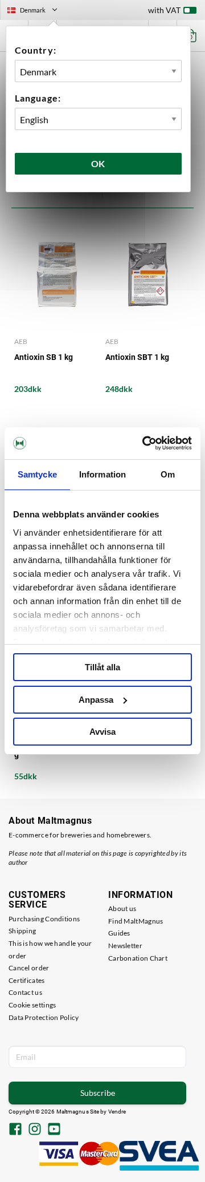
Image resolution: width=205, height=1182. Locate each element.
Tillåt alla (102, 667)
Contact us (25, 992)
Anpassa (96, 700)
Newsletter (125, 945)
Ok (98, 163)
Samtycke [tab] (37, 474)
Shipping (22, 930)
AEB (20, 341)
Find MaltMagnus (135, 921)
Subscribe (97, 1093)
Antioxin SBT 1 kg (137, 357)
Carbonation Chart (137, 958)
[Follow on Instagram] (34, 1130)
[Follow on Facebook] (15, 1130)
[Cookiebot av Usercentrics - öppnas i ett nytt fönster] (144, 443)
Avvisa (102, 731)
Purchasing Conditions (44, 918)
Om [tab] (168, 474)
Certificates (27, 980)
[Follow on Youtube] (54, 1130)
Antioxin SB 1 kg (43, 357)
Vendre (117, 1111)
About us (122, 908)
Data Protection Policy (44, 1017)
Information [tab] (102, 474)
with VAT (164, 10)
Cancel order (29, 968)
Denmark (37, 11)
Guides (119, 933)
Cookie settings (32, 1005)
